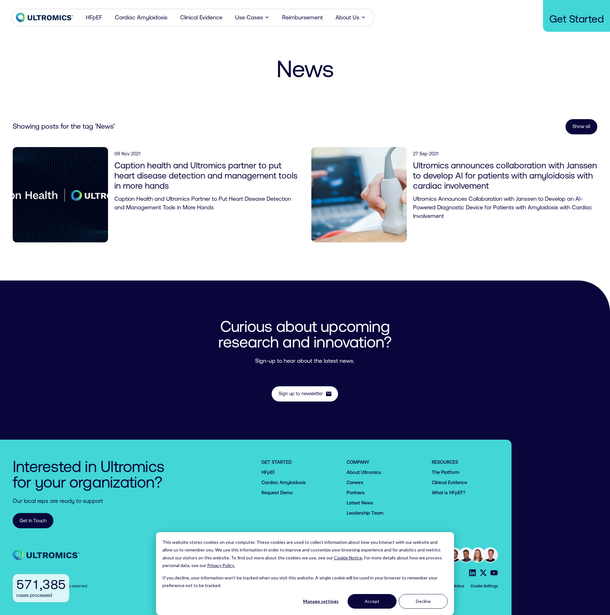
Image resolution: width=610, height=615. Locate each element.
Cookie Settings (484, 586)
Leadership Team (365, 513)
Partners (356, 492)
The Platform (445, 472)
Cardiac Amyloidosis (141, 17)
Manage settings (321, 601)
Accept (372, 601)
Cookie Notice (348, 557)
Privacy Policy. (221, 565)
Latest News (360, 502)
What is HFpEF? (448, 492)
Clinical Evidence (201, 17)
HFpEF (94, 17)
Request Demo (277, 492)
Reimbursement (302, 17)
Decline (423, 601)
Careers (355, 482)
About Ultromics (364, 472)
